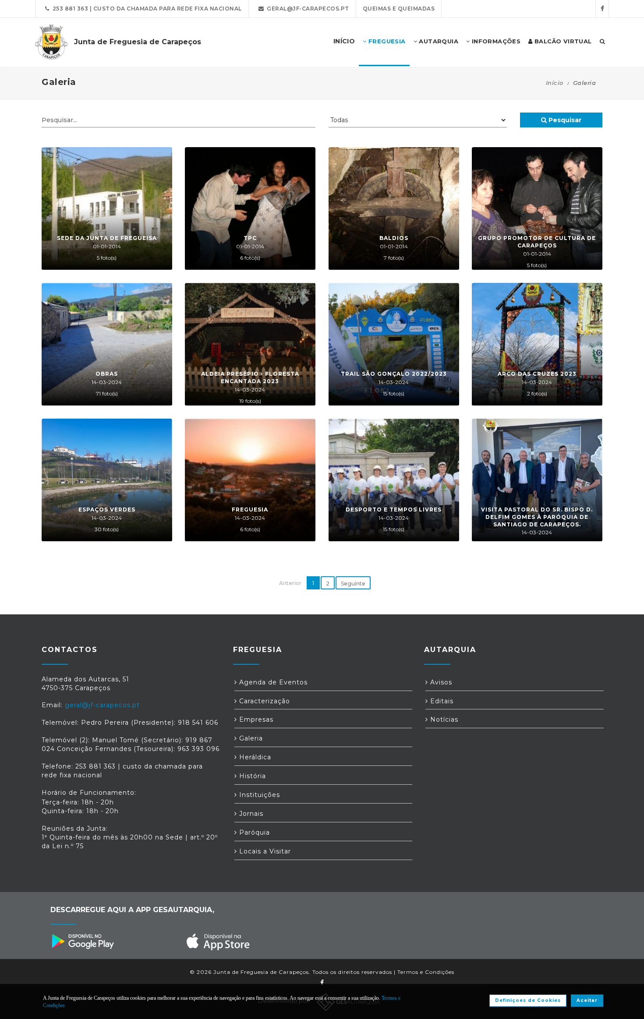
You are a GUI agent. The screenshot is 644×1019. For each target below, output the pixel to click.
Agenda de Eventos (272, 682)
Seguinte (353, 583)
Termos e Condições (425, 972)
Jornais (250, 814)
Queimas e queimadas (399, 8)
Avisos (440, 682)
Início (554, 82)
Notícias (443, 719)
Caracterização (263, 701)
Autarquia (437, 41)
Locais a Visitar (264, 851)
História (251, 776)
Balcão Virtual (562, 41)
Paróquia (253, 832)
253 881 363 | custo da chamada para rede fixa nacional (146, 8)
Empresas (255, 719)
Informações (495, 41)
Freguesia (386, 41)
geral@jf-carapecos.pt (306, 8)
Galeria (250, 738)
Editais (440, 701)
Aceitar (587, 1000)
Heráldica (254, 757)
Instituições (258, 795)
